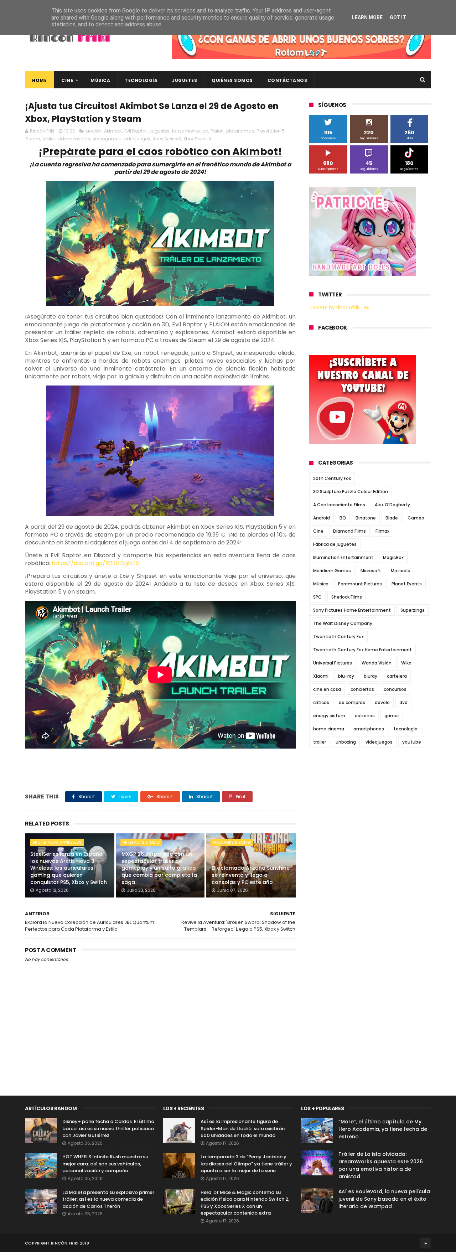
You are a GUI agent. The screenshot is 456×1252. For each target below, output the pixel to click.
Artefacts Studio (141, 842)
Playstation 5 (270, 131)
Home (39, 80)
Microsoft (371, 571)
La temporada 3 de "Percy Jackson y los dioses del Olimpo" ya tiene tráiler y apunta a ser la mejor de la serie (246, 1163)
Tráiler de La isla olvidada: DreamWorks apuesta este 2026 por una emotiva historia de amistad (380, 1165)
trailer (319, 742)
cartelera (397, 676)
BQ (343, 518)
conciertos (362, 689)
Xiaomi (320, 676)
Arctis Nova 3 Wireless (57, 842)
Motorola (400, 571)
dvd (403, 702)
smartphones (369, 729)
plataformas (240, 131)
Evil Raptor (135, 131)
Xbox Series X (197, 139)
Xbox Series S (167, 139)
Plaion (217, 131)
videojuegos (136, 139)
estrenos (365, 716)
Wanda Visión (377, 663)
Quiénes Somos (232, 80)
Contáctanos (287, 80)
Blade (391, 518)
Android (321, 518)
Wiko (406, 663)
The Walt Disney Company (342, 623)
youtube (411, 742)
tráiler (49, 139)
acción (94, 131)
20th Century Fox (332, 478)
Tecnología (141, 80)
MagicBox (393, 557)
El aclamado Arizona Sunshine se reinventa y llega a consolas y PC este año (251, 874)
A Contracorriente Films (339, 505)
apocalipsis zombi (232, 842)
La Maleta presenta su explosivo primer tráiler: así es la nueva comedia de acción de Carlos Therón (108, 1199)
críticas (321, 702)
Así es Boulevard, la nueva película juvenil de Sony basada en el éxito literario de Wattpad (384, 1199)
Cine (67, 80)
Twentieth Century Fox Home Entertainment (362, 650)
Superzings (412, 610)
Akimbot (113, 131)
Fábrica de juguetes (335, 544)
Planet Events (407, 584)
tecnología (406, 729)
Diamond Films (349, 531)
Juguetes (184, 80)
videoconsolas (73, 139)
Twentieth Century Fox (338, 636)
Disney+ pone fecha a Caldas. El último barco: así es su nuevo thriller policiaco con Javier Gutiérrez (108, 1128)
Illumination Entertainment (343, 557)
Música (100, 80)
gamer (391, 716)
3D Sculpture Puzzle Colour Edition (350, 491)
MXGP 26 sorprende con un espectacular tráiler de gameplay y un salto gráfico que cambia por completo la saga (159, 867)
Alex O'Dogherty (392, 505)
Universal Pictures (332, 663)
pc (205, 131)
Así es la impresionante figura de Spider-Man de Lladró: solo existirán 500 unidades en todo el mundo (243, 1128)
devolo (382, 702)
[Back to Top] (425, 1243)
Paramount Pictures (360, 584)
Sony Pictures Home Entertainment (352, 610)
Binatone (366, 518)
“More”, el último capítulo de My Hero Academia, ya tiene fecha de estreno (382, 1129)
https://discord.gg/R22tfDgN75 (95, 563)
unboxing (346, 742)
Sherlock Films (346, 597)
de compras (352, 702)
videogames (107, 139)
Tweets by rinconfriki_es (339, 307)
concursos (395, 689)
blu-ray (346, 676)
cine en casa (327, 689)
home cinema (328, 729)
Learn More (367, 17)
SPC (317, 597)
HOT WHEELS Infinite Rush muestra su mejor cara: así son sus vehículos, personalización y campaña (105, 1163)
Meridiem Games (332, 571)
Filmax (382, 531)
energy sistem (329, 716)
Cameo (416, 518)
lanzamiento (186, 131)
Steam (33, 139)
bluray (370, 676)
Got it (398, 17)
